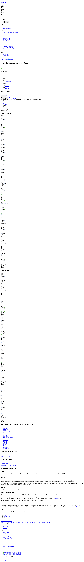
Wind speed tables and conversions (10, 32)
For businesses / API (7, 41)
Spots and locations (7, 28)
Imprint (4, 56)
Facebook (12, 59)
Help (6, 20)
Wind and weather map (8, 27)
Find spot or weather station (8, 456)
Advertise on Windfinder (8, 47)
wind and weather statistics (27, 489)
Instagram (19, 553)
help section (57, 498)
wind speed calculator (73, 506)
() (4, 103)
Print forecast (5, 98)
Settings (6, 22)
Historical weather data (8, 46)
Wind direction (4, 102)
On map (2, 75)
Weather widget (6, 33)
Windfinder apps (6, 38)
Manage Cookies (6, 49)
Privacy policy (6, 55)
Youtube (19, 554)
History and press (6, 39)
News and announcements (8, 48)
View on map (5, 59)
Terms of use (5, 54)
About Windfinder (7, 40)
